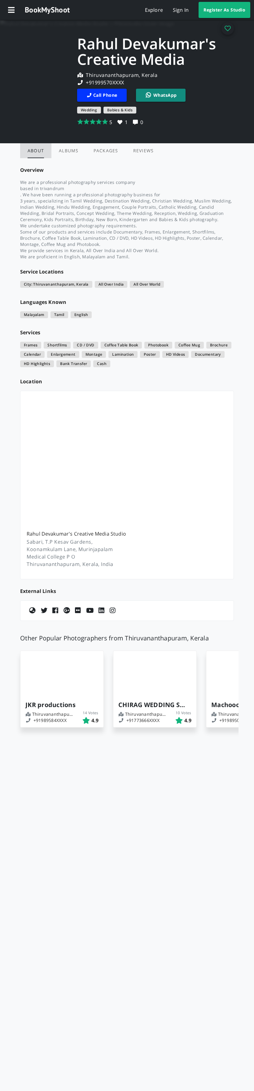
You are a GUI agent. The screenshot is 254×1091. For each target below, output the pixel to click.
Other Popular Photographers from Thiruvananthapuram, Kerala (114, 638)
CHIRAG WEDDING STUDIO (152, 705)
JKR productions (50, 705)
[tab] (35, 150)
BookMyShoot (47, 10)
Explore (154, 10)
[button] (11, 9)
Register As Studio (224, 10)
